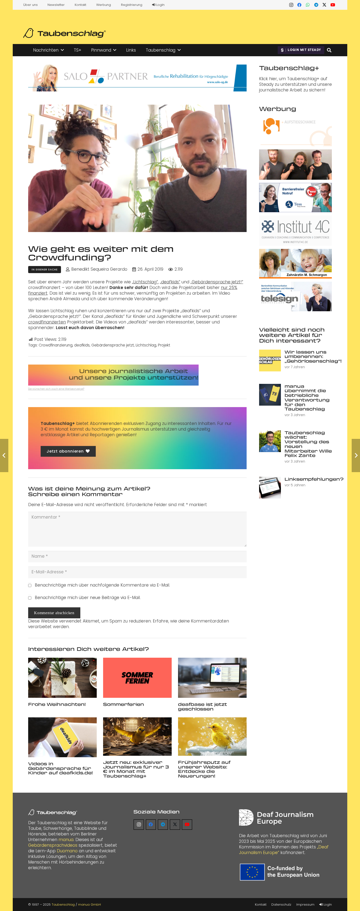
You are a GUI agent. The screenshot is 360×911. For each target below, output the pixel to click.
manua (66, 840)
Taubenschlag (63, 904)
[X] (324, 5)
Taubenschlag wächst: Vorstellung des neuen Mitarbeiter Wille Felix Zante (308, 444)
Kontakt (80, 4)
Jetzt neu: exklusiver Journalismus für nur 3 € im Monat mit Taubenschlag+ (136, 769)
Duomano (67, 851)
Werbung (103, 4)
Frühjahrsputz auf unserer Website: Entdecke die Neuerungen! (204, 769)
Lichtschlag (146, 345)
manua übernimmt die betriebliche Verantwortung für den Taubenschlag (307, 397)
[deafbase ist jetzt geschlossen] (212, 678)
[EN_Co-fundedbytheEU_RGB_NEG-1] (281, 872)
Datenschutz (281, 904)
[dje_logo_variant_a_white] (276, 817)
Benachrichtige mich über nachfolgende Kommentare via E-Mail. (102, 585)
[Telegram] (316, 5)
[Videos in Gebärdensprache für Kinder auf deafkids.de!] (62, 737)
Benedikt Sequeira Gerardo (99, 269)
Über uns (30, 4)
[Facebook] (299, 5)
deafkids (82, 345)
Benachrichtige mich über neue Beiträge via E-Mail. (88, 597)
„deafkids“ (170, 282)
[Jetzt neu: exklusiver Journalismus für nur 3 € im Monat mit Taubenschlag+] (137, 736)
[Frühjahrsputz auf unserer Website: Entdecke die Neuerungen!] (212, 736)
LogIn (160, 4)
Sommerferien (123, 704)
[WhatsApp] (308, 5)
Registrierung (131, 4)
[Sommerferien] (137, 678)
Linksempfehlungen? (314, 479)
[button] (62, 50)
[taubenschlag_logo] (64, 33)
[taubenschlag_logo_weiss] (52, 812)
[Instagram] (291, 5)
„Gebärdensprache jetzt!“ (217, 282)
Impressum (305, 904)
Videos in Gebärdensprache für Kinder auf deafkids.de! (60, 768)
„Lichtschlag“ (145, 282)
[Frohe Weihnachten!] (62, 678)
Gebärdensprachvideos (52, 845)
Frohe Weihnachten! (57, 704)
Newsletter (56, 4)
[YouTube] (333, 5)
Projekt (164, 345)
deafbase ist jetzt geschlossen (202, 706)
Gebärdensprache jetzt (112, 345)
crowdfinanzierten (47, 322)
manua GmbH (89, 904)
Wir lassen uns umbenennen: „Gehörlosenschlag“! (313, 356)
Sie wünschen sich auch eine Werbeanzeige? (56, 389)
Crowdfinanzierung (55, 345)
